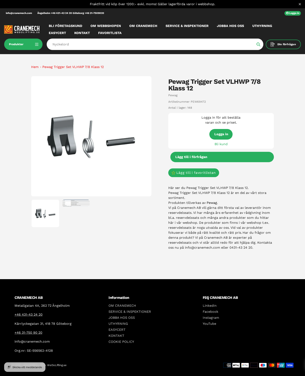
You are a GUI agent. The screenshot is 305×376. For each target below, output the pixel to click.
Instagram (211, 318)
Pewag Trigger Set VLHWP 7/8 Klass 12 (73, 67)
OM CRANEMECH (122, 306)
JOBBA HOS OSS (122, 318)
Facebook (210, 312)
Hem (35, 67)
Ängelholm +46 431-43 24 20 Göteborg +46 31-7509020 (70, 13)
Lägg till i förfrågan (191, 157)
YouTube (209, 324)
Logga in (221, 134)
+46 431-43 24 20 (29, 314)
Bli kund (221, 144)
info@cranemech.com (19, 13)
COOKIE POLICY (121, 342)
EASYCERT (117, 330)
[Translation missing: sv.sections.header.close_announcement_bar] (300, 4)
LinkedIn (210, 306)
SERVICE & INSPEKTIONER (130, 312)
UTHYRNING (118, 324)
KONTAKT (116, 336)
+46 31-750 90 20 (28, 333)
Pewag (172, 95)
